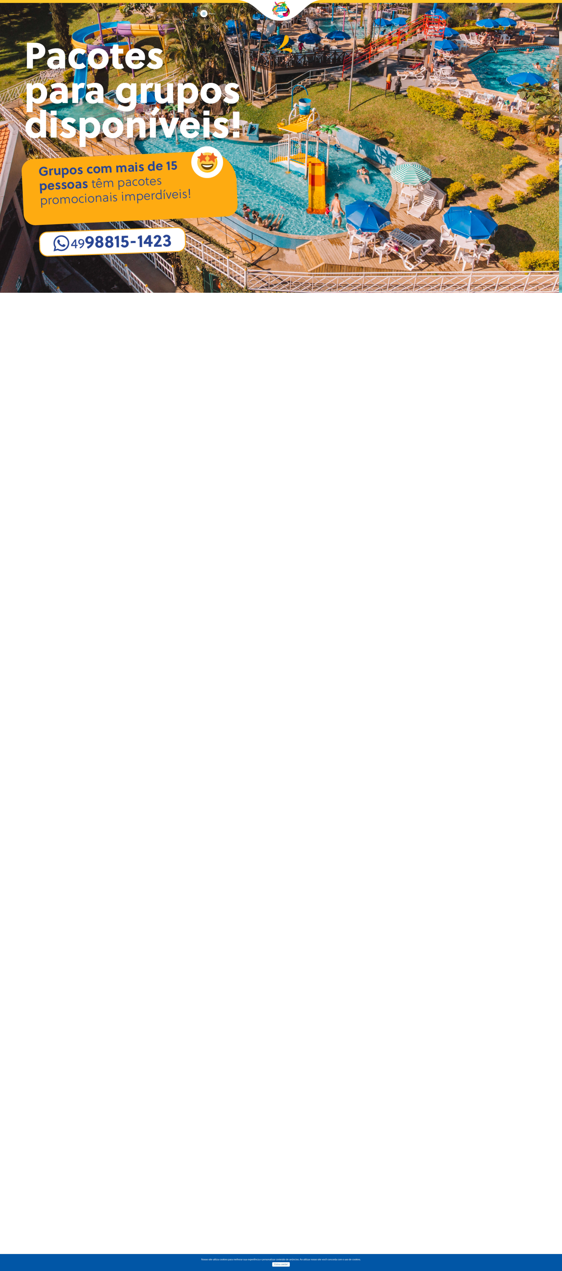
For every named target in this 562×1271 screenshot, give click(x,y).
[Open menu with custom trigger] (207, 16)
